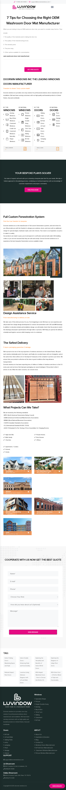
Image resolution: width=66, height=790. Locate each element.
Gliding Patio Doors (43, 115)
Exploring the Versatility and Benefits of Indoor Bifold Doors (40, 663)
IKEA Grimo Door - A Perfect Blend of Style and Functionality (56, 676)
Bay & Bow (38, 709)
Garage (7, 750)
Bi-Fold (37, 720)
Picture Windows (28, 114)
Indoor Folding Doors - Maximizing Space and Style (10, 662)
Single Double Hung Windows (28, 122)
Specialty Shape (40, 699)
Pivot (6, 748)
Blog (36, 740)
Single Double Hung (41, 704)
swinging (7, 745)
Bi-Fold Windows (28, 140)
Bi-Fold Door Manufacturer (44, 748)
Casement (38, 717)
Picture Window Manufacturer (45, 753)
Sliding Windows (28, 135)
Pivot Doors (58, 114)
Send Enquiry (57, 786)
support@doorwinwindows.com (40, 2)
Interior (7, 753)
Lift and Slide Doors (43, 128)
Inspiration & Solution (42, 737)
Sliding (37, 715)
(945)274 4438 (9, 778)
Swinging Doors (43, 140)
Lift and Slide (9, 737)
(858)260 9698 (9, 769)
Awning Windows (12, 114)
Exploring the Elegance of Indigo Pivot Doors (55, 662)
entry (6, 742)
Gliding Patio (9, 740)
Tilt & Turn (38, 712)
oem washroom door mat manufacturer (16, 56)
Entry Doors (42, 135)
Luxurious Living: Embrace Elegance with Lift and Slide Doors (24, 677)
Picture (37, 701)
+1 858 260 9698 (21, 2)
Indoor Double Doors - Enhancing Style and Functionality (25, 662)
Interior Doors (58, 125)
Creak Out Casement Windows (13, 131)
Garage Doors (58, 119)
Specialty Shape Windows (12, 138)
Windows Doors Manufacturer (45, 745)
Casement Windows (13, 125)
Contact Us (39, 742)
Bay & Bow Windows (13, 119)
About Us (38, 734)
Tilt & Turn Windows (28, 130)
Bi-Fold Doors (43, 122)
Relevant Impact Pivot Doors (9, 674)
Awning (37, 707)
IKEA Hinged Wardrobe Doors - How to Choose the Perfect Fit (40, 676)
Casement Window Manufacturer (46, 750)
